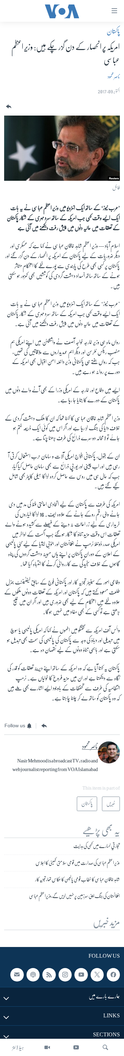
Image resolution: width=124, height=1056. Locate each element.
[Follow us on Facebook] (113, 974)
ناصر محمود (113, 77)
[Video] (47, 1047)
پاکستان (113, 31)
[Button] (7, 107)
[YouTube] (76, 1047)
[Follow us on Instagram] (65, 974)
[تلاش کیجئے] (105, 1047)
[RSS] (48, 974)
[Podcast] (33, 974)
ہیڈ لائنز (18, 1047)
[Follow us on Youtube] (80, 974)
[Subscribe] (16, 974)
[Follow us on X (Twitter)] (97, 974)
